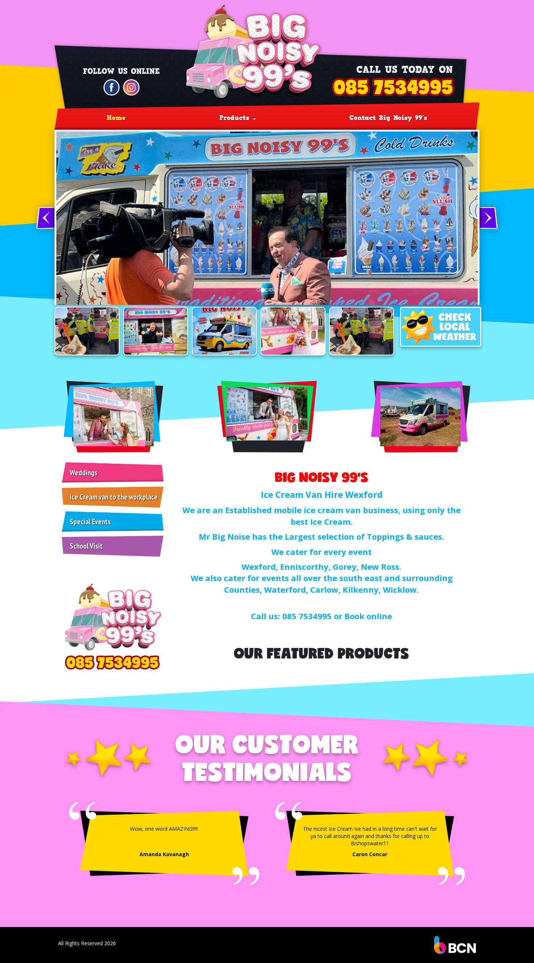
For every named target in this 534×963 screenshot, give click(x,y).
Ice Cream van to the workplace (114, 497)
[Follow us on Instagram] (131, 86)
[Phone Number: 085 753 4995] (393, 87)
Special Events (90, 522)
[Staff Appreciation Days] (293, 331)
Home (116, 117)
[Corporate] (87, 331)
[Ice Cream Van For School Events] (155, 331)
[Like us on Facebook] (112, 86)
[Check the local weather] (440, 327)
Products (235, 117)
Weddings (83, 473)
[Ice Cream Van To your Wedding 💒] (224, 331)
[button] (45, 218)
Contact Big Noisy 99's (388, 117)
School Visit (86, 546)
